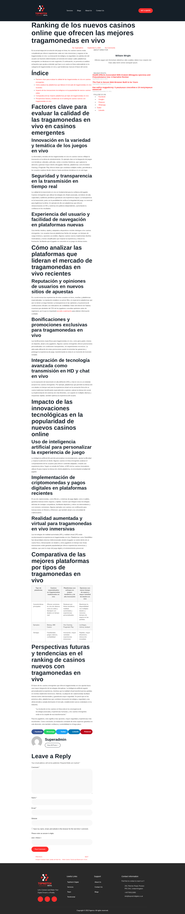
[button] (122, 17)
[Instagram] (135, 5)
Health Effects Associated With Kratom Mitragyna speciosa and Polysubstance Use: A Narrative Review (121, 76)
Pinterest (101, 102)
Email (34, 808)
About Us (88, 10)
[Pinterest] (118, 69)
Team (69, 892)
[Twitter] (101, 69)
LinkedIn (101, 110)
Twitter (99, 108)
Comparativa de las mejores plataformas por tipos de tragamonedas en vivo (62, 96)
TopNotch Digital (73, 882)
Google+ (101, 99)
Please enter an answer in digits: (42, 833)
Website (34, 818)
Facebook (101, 97)
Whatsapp (102, 105)
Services (70, 10)
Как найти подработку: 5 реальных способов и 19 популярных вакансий (122, 88)
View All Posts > (52, 745)
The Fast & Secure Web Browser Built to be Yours (115, 82)
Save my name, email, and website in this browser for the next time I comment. (60, 829)
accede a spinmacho (64, 311)
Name (34, 798)
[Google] (106, 69)
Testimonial (71, 897)
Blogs (79, 10)
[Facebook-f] (95, 69)
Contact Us (100, 10)
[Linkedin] (135, 11)
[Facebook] (128, 5)
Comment (35, 767)
